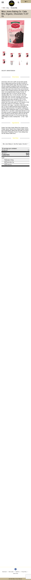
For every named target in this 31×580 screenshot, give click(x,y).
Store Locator (11, 571)
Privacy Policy (24, 571)
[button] (4, 53)
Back (3, 8)
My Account (4, 571)
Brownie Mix (14, 8)
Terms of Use (15, 573)
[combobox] (15, 144)
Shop (7, 8)
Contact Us (17, 571)
